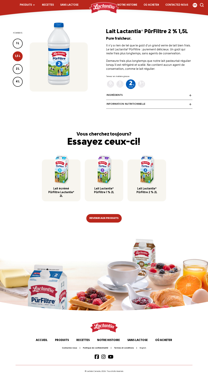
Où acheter (151, 5)
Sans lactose (69, 5)
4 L (18, 81)
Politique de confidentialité (95, 348)
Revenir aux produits (104, 218)
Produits (26, 5)
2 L (18, 68)
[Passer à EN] (143, 348)
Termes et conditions (124, 348)
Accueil (42, 340)
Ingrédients (115, 95)
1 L (17, 43)
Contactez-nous (176, 5)
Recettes (48, 5)
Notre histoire (127, 5)
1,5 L (17, 56)
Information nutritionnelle (126, 104)
